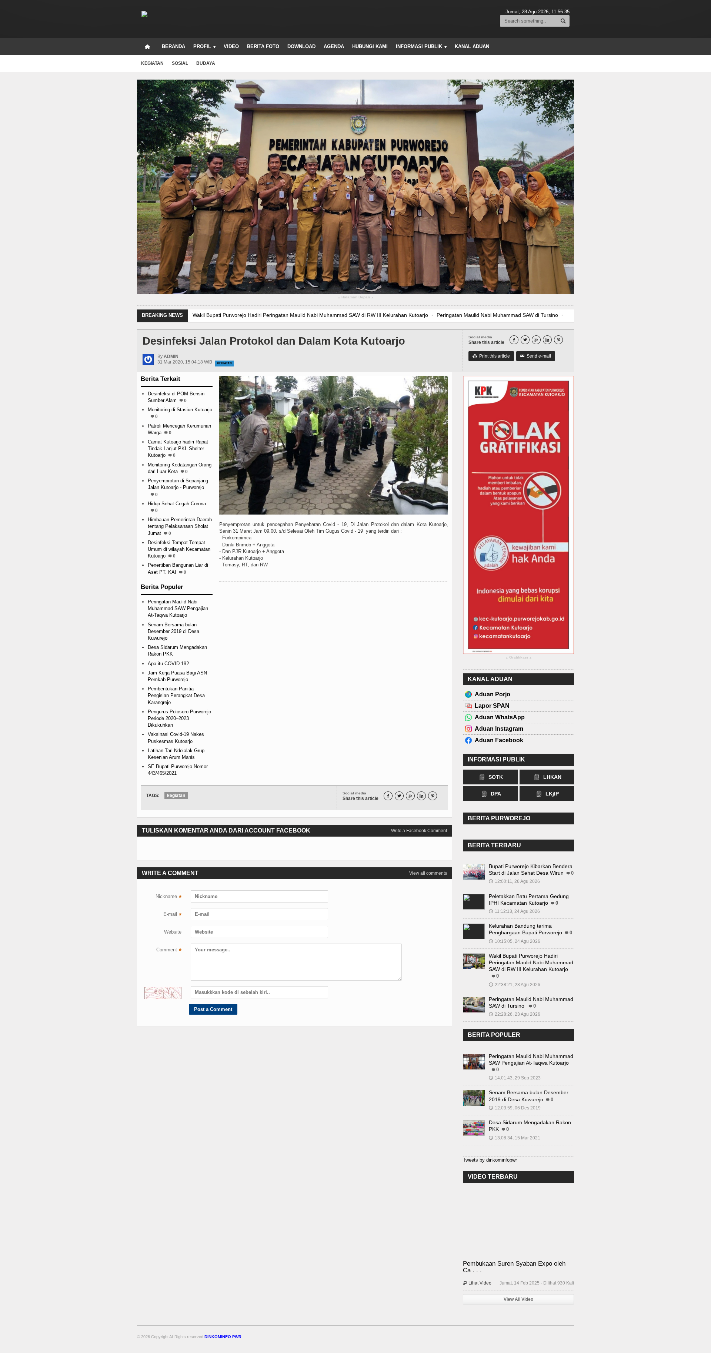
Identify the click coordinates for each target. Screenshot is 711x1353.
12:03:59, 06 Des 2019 (515, 1108)
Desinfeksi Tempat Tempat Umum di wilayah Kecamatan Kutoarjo (179, 549)
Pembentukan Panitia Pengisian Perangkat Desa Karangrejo (176, 695)
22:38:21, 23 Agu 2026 (514, 984)
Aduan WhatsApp (500, 717)
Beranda (173, 46)
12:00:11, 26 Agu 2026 (514, 881)
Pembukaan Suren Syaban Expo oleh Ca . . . (514, 1267)
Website (172, 932)
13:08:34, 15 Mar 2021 (514, 1138)
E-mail (172, 915)
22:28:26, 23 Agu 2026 (514, 1014)
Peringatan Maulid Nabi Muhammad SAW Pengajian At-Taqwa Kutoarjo (178, 608)
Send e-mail (535, 356)
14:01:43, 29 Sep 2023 (515, 1078)
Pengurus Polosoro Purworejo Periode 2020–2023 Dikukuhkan (179, 718)
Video (231, 46)
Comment (168, 950)
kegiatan (152, 63)
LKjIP (552, 794)
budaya (205, 63)
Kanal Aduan (472, 46)
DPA (496, 794)
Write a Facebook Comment (419, 830)
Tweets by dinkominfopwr (490, 1160)
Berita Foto (263, 46)
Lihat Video (477, 1283)
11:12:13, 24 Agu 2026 (514, 911)
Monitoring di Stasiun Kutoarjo (180, 409)
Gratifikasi (518, 657)
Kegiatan (224, 363)
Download (301, 46)
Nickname (168, 897)
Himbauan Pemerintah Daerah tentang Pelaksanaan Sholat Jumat (180, 526)
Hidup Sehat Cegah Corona (177, 503)
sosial (180, 63)
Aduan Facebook (499, 740)
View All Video (518, 1299)
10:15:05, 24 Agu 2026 (514, 941)
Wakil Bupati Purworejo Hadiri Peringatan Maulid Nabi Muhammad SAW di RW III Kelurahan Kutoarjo (310, 315)
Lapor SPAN (492, 706)
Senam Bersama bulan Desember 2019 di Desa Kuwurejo (173, 631)
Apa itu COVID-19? (168, 663)
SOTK (495, 777)
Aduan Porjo (492, 694)
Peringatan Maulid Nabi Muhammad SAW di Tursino (497, 315)
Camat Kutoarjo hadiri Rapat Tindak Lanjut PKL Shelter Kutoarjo (178, 448)
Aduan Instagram (499, 729)
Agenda (334, 46)
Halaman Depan (355, 297)
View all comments (428, 873)
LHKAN (552, 777)
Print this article (491, 356)
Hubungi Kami (370, 46)
